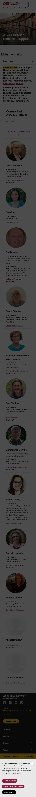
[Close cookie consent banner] (32, 763)
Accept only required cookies (13, 786)
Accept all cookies (10, 780)
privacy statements (14, 773)
